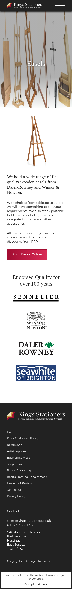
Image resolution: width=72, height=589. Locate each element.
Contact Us (14, 489)
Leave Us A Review (19, 483)
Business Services (18, 457)
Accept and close (36, 584)
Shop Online (15, 464)
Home (11, 432)
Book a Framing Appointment (27, 476)
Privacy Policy (16, 496)
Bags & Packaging (19, 470)
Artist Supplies (16, 451)
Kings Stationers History (22, 438)
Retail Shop (14, 444)
